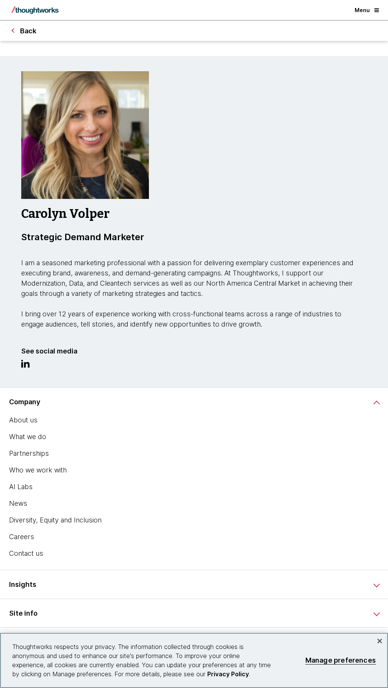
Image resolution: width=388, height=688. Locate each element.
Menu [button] (362, 10)
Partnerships (29, 453)
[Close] (379, 641)
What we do (27, 437)
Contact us (26, 553)
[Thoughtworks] (35, 10)
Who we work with (38, 470)
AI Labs (21, 487)
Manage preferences (340, 660)
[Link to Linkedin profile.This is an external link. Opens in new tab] (25, 366)
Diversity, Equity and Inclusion (55, 520)
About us (23, 420)
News (18, 503)
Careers (21, 537)
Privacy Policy (228, 674)
